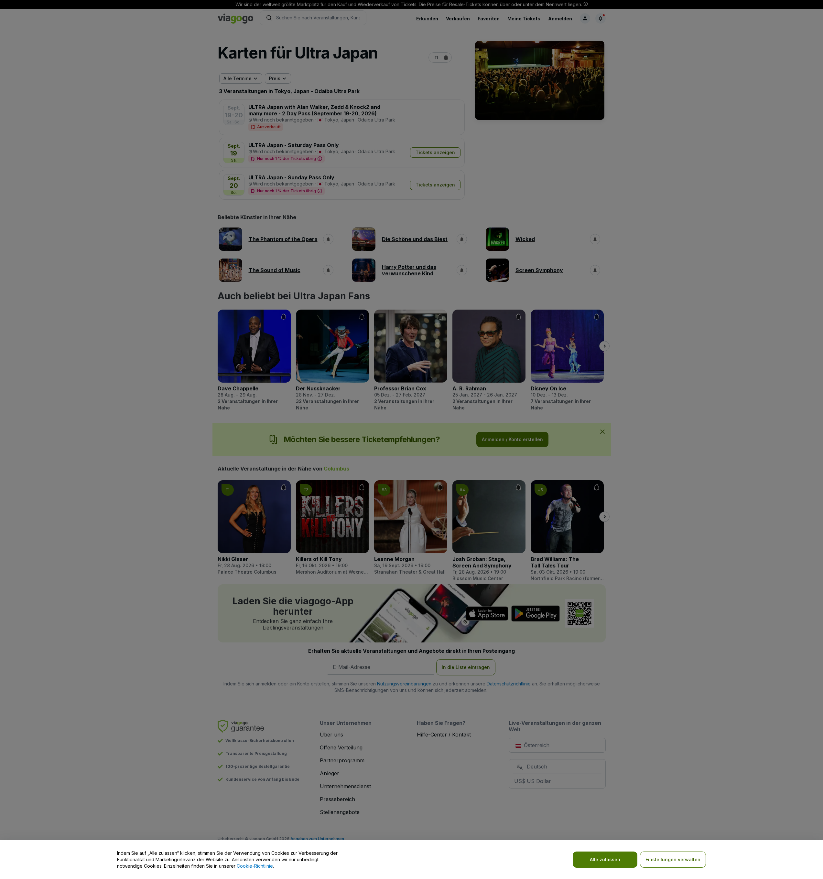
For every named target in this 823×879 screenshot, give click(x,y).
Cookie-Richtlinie (255, 866)
